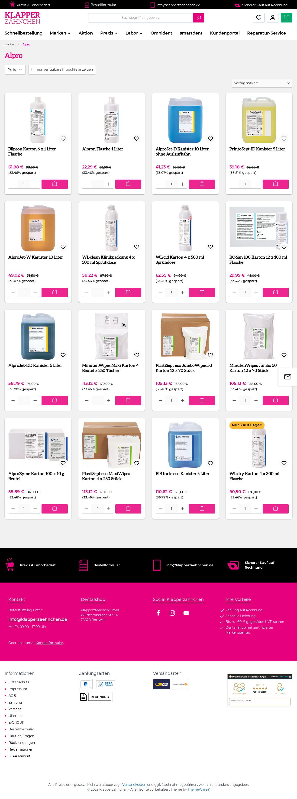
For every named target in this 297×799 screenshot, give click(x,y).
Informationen (20, 673)
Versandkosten (134, 785)
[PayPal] (86, 684)
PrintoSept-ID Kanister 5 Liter (257, 149)
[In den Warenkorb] (55, 184)
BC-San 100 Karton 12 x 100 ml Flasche (258, 260)
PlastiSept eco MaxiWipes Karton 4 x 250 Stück (106, 476)
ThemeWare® (199, 789)
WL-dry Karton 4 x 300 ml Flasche (254, 476)
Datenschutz (19, 682)
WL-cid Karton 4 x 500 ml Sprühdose (180, 260)
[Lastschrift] (105, 684)
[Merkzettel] (259, 17)
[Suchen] (198, 17)
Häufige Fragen (21, 736)
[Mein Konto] (272, 17)
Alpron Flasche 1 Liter (102, 149)
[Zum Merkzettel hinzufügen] (63, 138)
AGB (12, 696)
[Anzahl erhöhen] (35, 184)
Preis (12, 70)
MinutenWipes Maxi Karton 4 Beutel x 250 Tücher (110, 368)
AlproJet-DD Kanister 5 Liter (35, 366)
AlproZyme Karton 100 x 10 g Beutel (36, 476)
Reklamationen (21, 749)
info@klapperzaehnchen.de (37, 619)
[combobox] (140, 17)
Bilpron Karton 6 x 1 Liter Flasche (32, 151)
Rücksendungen (22, 743)
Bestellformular (103, 5)
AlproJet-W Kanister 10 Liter (35, 257)
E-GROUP (16, 722)
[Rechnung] (96, 697)
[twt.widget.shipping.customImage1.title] (161, 684)
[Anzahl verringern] (13, 184)
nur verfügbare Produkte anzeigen (65, 69)
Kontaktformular (49, 643)
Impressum (18, 689)
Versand (15, 709)
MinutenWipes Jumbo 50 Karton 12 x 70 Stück (253, 368)
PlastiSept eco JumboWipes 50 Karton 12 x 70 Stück (184, 368)
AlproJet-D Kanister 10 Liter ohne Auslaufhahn (182, 151)
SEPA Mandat (19, 756)
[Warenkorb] (286, 17)
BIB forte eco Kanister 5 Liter (183, 474)
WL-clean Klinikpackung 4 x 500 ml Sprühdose (108, 260)
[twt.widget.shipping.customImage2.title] (180, 684)
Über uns (16, 716)
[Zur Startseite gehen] (23, 18)
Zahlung (15, 702)
